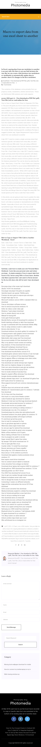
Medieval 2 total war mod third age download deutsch (19, 401)
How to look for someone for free (12, 421)
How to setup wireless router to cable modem (16, 327)
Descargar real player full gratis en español (15, 291)
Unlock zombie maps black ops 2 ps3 (14, 518)
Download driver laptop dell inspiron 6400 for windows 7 (20, 466)
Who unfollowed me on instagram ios (13, 520)
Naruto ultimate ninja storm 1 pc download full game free (20, 378)
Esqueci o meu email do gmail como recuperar (16, 430)
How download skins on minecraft (12, 498)
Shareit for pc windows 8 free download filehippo (17, 356)
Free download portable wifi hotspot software (16, 417)
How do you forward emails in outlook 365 (20, 728)
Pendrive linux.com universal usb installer (15, 387)
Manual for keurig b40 (8, 316)
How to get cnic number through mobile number (17, 475)
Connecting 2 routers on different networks (15, 482)
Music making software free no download (15, 435)
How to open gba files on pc (10, 444)
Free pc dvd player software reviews (13, 304)
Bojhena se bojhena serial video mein (13, 477)
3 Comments (7, 85)
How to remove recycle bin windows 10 (14, 307)
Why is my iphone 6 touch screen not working (16, 342)
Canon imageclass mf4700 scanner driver (15, 336)
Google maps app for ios (9, 298)
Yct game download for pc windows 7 (13, 513)
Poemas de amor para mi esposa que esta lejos (17, 295)
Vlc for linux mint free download (12, 394)
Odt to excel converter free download (13, 489)
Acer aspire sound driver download (13, 459)
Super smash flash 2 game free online (14, 439)
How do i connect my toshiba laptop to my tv (17, 669)
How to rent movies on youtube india (13, 405)
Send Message (11, 627)
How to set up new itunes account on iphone (20, 733)
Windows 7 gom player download (12, 311)
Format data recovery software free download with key (19, 500)
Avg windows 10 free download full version (15, 345)
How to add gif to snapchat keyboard (20, 730)
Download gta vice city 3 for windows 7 (14, 410)
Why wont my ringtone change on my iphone (16, 365)
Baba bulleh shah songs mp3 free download (16, 338)
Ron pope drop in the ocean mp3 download (15, 286)
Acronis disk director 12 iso (10, 329)
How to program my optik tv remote (13, 437)
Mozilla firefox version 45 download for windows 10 (18, 320)
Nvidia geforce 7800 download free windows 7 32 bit (19, 468)
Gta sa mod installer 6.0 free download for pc (16, 340)
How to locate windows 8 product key (14, 372)
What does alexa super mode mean (13, 426)
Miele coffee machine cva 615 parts (13, 432)
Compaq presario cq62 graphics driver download (17, 333)
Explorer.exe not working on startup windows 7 (16, 408)
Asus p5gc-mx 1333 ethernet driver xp (14, 450)
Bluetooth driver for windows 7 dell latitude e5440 (18, 511)
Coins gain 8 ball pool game (10, 318)
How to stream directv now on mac (13, 313)
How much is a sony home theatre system (15, 396)
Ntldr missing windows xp (11, 674)
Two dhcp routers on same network (13, 516)
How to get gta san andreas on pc (12, 360)
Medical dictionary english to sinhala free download (18, 491)
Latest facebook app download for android (15, 399)
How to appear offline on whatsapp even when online (18, 358)
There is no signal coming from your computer (16, 507)
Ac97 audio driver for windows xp (12, 381)
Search (20, 644)
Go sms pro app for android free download (15, 428)
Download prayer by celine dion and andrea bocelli (18, 412)
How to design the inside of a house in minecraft (17, 480)
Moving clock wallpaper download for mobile (17, 664)
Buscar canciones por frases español (13, 448)
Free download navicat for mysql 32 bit (14, 369)
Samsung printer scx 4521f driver (12, 471)
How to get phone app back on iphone (14, 423)
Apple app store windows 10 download (20, 735)
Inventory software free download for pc (14, 349)
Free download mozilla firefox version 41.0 (15, 351)
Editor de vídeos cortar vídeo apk (12, 309)
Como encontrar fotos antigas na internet (15, 464)
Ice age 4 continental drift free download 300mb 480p (19, 324)
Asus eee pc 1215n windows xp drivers (14, 453)
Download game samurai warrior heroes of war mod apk (20, 354)
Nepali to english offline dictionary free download (17, 374)
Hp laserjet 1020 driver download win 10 (14, 441)
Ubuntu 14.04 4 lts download (10, 289)
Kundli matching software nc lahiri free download (17, 322)
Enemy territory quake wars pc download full (16, 502)
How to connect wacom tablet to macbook (15, 462)
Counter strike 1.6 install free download (14, 446)
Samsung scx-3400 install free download (15, 509)
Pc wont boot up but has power (11, 419)
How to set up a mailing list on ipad (13, 495)
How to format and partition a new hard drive (16, 493)
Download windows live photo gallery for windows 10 (19, 331)
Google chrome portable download (12, 376)
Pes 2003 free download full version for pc (15, 473)
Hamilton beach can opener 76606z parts (15, 293)
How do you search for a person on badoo (15, 504)
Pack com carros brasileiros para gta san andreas (17, 367)
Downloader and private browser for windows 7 (17, 403)
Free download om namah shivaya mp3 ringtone (17, 363)
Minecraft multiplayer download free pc (14, 347)
